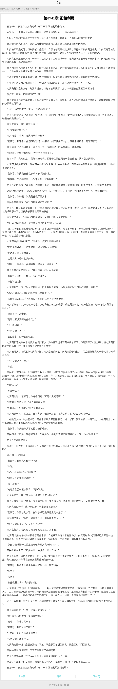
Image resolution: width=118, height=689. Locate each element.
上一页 (21, 676)
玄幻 (19, 8)
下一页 (96, 676)
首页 (13, 8)
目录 (35, 8)
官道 (27, 8)
